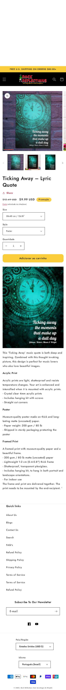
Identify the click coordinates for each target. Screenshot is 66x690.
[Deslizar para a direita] (62, 163)
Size (5, 209)
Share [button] (9, 193)
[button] (4, 79)
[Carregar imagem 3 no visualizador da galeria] (50, 162)
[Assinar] (56, 611)
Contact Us (12, 530)
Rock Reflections (26, 688)
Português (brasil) (31, 664)
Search (10, 537)
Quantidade (9, 239)
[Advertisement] (33, 33)
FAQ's (9, 545)
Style (5, 224)
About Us (11, 515)
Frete (5, 204)
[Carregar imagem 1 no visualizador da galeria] (15, 162)
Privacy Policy (14, 567)
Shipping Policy (15, 560)
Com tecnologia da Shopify (42, 688)
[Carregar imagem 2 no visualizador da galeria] (33, 162)
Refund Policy (14, 552)
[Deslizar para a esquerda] (3, 163)
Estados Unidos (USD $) (31, 646)
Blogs (9, 522)
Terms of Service (15, 575)
